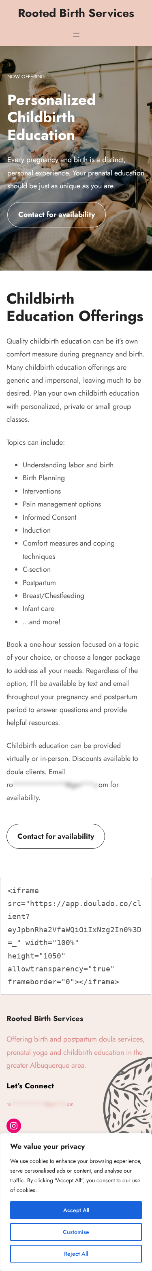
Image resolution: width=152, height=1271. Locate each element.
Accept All (76, 1210)
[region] (76, 1202)
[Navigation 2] (76, 35)
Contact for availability (56, 214)
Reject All (76, 1254)
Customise (76, 1232)
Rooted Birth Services (76, 13)
